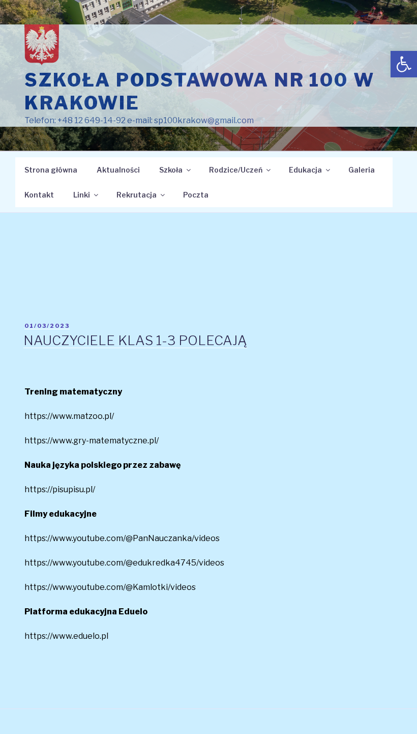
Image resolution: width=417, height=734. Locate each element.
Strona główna (50, 169)
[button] (404, 64)
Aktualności (118, 169)
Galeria (361, 169)
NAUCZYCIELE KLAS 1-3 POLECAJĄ (135, 340)
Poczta (195, 194)
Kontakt (39, 194)
